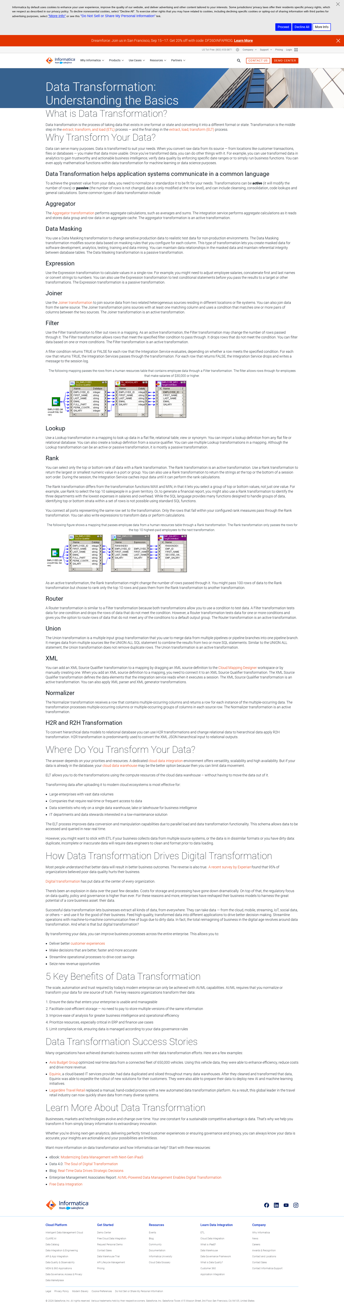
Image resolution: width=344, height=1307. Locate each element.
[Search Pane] (238, 60)
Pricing (279, 49)
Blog (151, 1238)
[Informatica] (60, 60)
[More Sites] (296, 49)
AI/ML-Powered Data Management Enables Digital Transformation (169, 1177)
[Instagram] (295, 1205)
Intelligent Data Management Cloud (64, 1232)
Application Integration (212, 1274)
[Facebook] (266, 1205)
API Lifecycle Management (111, 1262)
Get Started (105, 1225)
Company (248, 49)
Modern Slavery (80, 1291)
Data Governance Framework (215, 1256)
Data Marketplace (55, 1280)
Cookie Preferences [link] (102, 1291)
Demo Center (104, 1232)
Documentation (157, 1250)
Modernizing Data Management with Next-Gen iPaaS (102, 1157)
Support (264, 49)
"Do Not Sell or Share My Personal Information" (117, 16)
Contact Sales (104, 1250)
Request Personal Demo (110, 1244)
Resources (156, 60)
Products (114, 60)
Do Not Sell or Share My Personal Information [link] (139, 1291)
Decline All (302, 27)
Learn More (243, 40)
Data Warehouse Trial (108, 1256)
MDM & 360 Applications (59, 1268)
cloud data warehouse (120, 765)
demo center (285, 60)
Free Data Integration (65, 1184)
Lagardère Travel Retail (67, 1090)
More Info (321, 27)
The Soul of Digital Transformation (91, 1164)
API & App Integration (57, 1256)
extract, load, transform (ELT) (191, 129)
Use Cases (135, 60)
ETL (202, 1232)
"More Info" (57, 16)
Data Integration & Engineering (62, 1250)
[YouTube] (286, 1205)
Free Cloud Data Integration (111, 1238)
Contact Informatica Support (267, 1268)
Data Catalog (52, 1244)
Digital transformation (63, 881)
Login (289, 49)
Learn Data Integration (216, 1225)
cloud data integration (166, 761)
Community (155, 1244)
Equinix (55, 1074)
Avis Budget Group (64, 1062)
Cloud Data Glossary (159, 1262)
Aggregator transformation (73, 213)
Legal (48, 1291)
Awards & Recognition (264, 1250)
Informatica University (160, 1256)
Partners (176, 60)
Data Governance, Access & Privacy (64, 1274)
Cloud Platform (56, 1225)
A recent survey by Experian (229, 867)
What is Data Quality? (211, 1262)
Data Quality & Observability (60, 1262)
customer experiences (88, 943)
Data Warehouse (209, 1250)
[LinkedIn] (276, 1205)
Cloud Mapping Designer (237, 668)
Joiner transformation (75, 302)
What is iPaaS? (208, 1244)
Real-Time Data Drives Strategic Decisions (90, 1171)
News (255, 1238)
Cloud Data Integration (212, 1238)
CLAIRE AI (51, 1238)
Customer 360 (208, 1268)
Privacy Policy (61, 1291)
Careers (256, 1244)
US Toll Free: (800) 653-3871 (217, 49)
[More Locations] (237, 49)
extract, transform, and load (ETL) (89, 129)
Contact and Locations (264, 1256)
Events (152, 1232)
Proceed (283, 27)
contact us (258, 60)
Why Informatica (90, 60)
